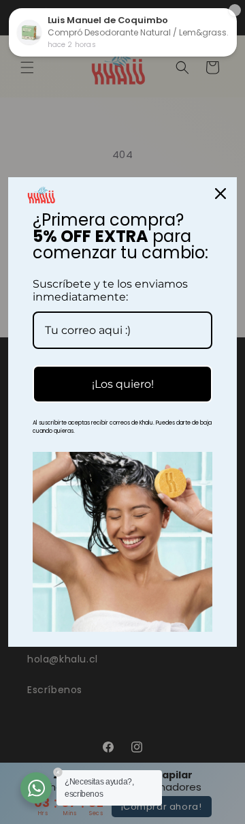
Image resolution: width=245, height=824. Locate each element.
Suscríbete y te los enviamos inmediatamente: (110, 290)
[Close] (220, 193)
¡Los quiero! (123, 384)
